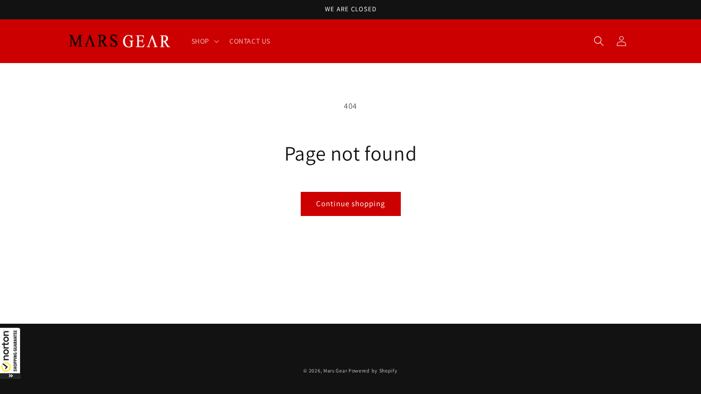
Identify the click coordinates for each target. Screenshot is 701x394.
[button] (10, 353)
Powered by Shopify (373, 370)
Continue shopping (350, 203)
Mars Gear (335, 370)
